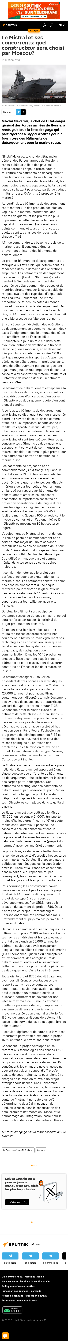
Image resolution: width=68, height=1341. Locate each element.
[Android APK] (12, 1310)
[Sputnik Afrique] (10, 26)
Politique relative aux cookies (18, 1286)
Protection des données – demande (21, 1290)
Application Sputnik (36, 1295)
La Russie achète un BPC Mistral (18, 1150)
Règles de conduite (12, 1295)
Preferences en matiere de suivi (19, 1300)
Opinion (41, 1150)
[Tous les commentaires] (5, 1335)
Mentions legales (34, 1276)
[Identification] (44, 25)
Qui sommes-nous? (12, 1276)
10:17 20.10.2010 (11, 60)
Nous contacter (10, 1281)
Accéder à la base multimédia (47, 105)
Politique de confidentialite (35, 1281)
